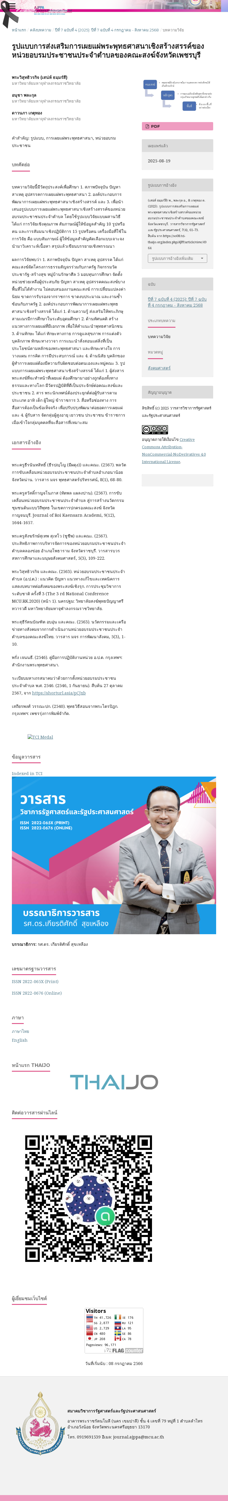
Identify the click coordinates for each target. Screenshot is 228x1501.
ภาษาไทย (20, 1031)
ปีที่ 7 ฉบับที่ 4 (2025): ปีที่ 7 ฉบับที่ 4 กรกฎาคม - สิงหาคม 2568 (107, 30)
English (20, 1040)
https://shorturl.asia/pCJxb (59, 693)
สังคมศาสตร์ (159, 368)
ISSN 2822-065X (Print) (35, 981)
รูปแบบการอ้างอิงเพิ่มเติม (172, 258)
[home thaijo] (114, 1088)
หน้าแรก (19, 30)
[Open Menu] (12, 6)
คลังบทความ (40, 30)
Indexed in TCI (27, 773)
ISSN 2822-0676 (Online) (37, 993)
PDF (155, 126)
